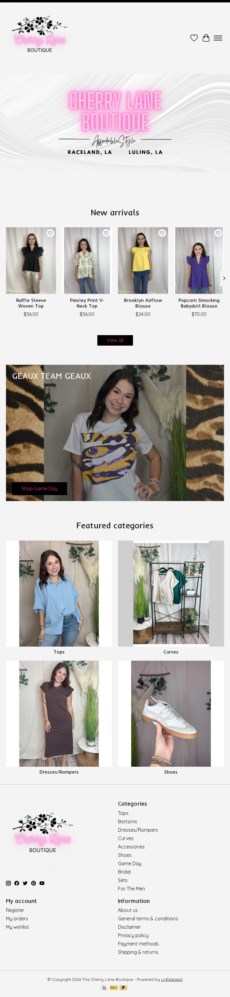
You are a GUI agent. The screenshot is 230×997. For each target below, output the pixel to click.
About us (128, 910)
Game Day (129, 863)
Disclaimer (129, 927)
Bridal (124, 872)
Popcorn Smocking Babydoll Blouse (199, 303)
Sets (123, 880)
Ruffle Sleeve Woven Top (31, 303)
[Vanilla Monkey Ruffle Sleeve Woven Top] (31, 260)
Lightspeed (171, 979)
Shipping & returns (138, 952)
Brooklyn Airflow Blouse (143, 303)
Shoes (171, 772)
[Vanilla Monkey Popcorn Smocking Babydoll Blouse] (199, 260)
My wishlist (17, 927)
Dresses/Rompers (59, 772)
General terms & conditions (148, 919)
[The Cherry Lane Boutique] (39, 38)
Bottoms (127, 821)
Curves (171, 652)
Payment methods (138, 944)
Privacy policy (133, 935)
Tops (59, 652)
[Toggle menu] (218, 38)
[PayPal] (114, 988)
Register (15, 910)
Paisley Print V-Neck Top (87, 303)
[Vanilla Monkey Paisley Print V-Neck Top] (87, 260)
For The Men (131, 889)
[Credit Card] (104, 988)
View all (115, 340)
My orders (17, 919)
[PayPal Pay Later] (123, 988)
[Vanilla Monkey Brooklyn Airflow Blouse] (143, 260)
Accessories (131, 847)
